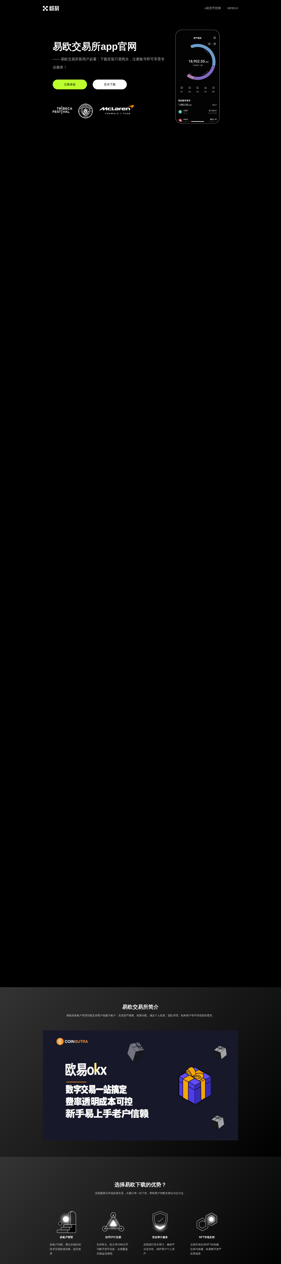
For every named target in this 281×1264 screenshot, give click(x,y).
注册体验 (70, 84)
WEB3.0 (232, 8)
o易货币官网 (213, 8)
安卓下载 (110, 84)
